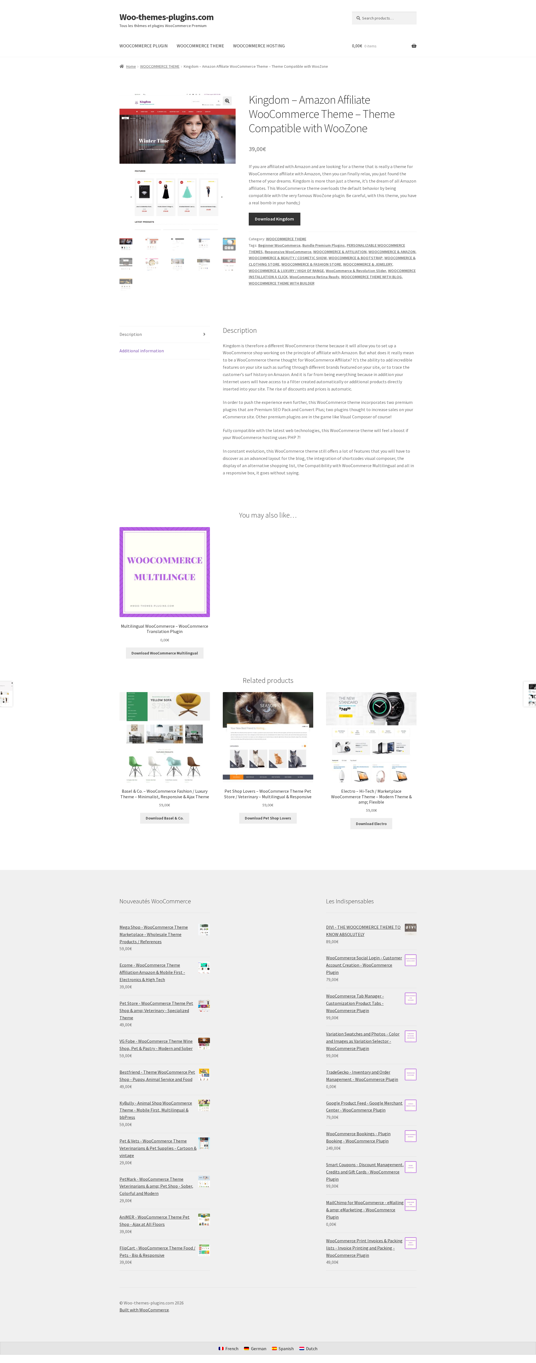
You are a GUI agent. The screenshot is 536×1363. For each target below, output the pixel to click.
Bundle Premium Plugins (323, 245)
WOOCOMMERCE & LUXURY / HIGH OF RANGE (286, 270)
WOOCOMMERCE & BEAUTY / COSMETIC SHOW (288, 257)
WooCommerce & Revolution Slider (356, 270)
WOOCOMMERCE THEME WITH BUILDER (281, 283)
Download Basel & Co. (165, 818)
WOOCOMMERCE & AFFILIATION (340, 251)
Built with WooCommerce (144, 1310)
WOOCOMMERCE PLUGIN (143, 45)
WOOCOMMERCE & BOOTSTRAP (355, 257)
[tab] (164, 334)
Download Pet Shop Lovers (268, 818)
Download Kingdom (274, 219)
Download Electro (371, 823)
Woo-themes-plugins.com (166, 17)
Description (130, 334)
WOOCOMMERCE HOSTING (259, 45)
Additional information (141, 350)
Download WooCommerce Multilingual (164, 653)
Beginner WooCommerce (279, 245)
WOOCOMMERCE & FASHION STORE (311, 264)
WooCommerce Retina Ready (314, 276)
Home (131, 66)
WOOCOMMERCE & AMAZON (391, 251)
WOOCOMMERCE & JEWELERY (367, 264)
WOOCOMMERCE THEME (200, 45)
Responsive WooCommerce (288, 251)
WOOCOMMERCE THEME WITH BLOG (371, 276)
